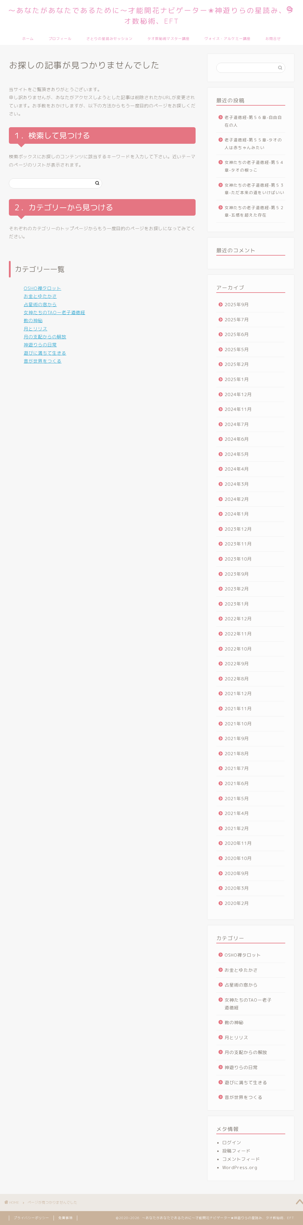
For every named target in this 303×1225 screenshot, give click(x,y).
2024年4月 (237, 469)
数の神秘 (33, 320)
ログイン (231, 1143)
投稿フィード (236, 1151)
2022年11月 (238, 634)
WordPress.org (239, 1167)
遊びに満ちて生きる (45, 353)
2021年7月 (237, 768)
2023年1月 (237, 604)
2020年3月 (237, 888)
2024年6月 (237, 439)
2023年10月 (238, 559)
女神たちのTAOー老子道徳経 (54, 312)
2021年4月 (237, 813)
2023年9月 (237, 574)
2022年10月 (238, 649)
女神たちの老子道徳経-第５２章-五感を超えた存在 (254, 211)
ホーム (28, 38)
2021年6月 (237, 783)
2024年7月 (237, 424)
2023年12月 (238, 529)
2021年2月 (237, 828)
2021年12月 (238, 693)
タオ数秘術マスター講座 (168, 38)
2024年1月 (237, 514)
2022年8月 (237, 679)
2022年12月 (238, 619)
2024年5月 (237, 454)
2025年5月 (237, 349)
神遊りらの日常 (40, 345)
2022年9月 (237, 664)
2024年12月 (238, 394)
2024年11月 (238, 409)
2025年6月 (237, 334)
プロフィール (60, 38)
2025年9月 (237, 304)
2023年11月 (238, 544)
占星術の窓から (40, 304)
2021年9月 (237, 738)
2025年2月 (237, 364)
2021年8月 (237, 754)
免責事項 (65, 1218)
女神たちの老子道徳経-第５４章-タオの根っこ (254, 166)
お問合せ (273, 38)
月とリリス (35, 329)
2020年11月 (238, 843)
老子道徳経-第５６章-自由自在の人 (253, 121)
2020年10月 (238, 858)
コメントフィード (241, 1159)
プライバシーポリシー (31, 1218)
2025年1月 (237, 379)
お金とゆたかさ (40, 296)
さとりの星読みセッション (109, 38)
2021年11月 (238, 709)
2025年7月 (237, 320)
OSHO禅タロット (42, 288)
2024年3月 (237, 484)
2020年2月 (237, 903)
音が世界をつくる (43, 361)
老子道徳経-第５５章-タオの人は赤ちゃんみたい (253, 143)
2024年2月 (237, 499)
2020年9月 (237, 873)
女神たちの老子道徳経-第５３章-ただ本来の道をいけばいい (254, 189)
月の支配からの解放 (45, 337)
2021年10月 (238, 724)
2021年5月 (237, 798)
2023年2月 (237, 589)
